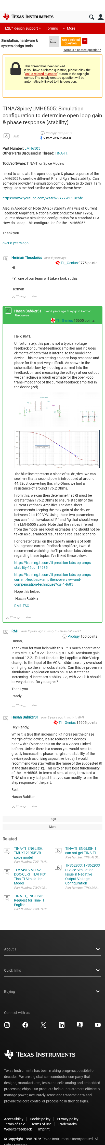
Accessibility (13, 1119)
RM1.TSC (21, 606)
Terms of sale (14, 1124)
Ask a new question (84, 41)
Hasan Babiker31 (28, 311)
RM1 (16, 136)
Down (24, 297)
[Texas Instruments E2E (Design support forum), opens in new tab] (80, 1027)
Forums (52, 28)
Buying (9, 991)
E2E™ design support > (23, 28)
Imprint (44, 1129)
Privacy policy (67, 1119)
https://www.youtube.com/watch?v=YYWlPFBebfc (43, 198)
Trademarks (67, 1124)
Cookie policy (40, 1119)
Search (91, 17)
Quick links (12, 970)
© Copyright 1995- (22, 1139)
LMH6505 (32, 148)
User (100, 17)
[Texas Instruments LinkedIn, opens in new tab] (62, 1027)
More (71, 28)
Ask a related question (71, 41)
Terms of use (41, 1124)
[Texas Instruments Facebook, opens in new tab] (25, 1027)
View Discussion (37, 296)
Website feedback (18, 1129)
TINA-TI (61, 153)
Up (13, 297)
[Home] (28, 16)
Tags (52, 819)
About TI (11, 949)
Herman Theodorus (27, 257)
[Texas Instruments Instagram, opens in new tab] (7, 1027)
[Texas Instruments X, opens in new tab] (43, 1027)
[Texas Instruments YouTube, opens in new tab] (98, 1027)
